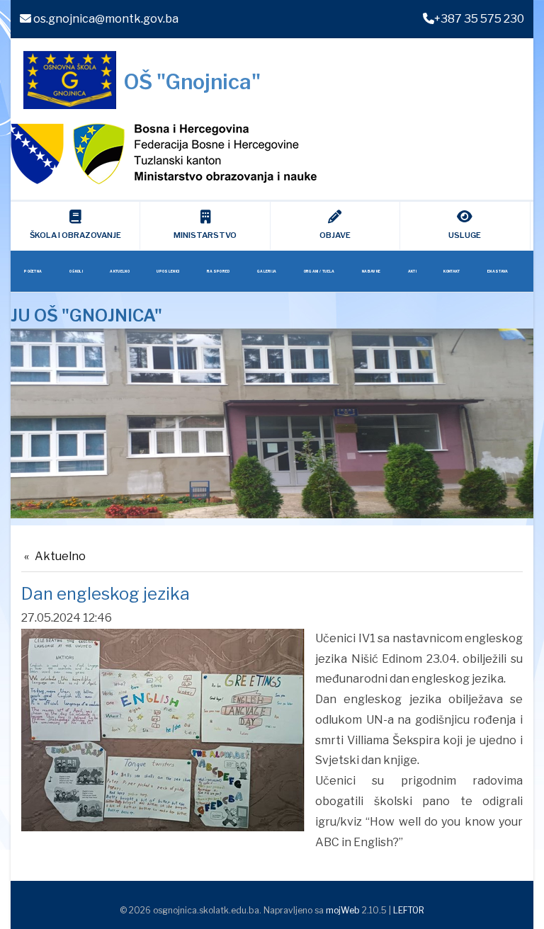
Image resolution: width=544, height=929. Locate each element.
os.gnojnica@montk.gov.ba (104, 18)
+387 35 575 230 (479, 18)
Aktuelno (60, 556)
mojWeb (343, 910)
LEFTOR (408, 910)
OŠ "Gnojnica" (192, 81)
